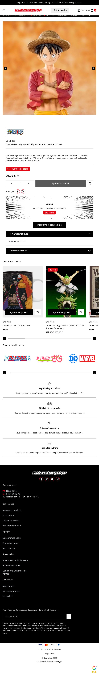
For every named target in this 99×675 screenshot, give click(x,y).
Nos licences (9, 548)
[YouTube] (52, 479)
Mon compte (9, 586)
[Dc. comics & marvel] (81, 358)
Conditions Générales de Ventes (15, 572)
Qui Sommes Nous (12, 537)
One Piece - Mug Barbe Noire (16, 325)
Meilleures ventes (11, 520)
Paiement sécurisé (11, 565)
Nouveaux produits (12, 510)
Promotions (8, 515)
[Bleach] (17, 358)
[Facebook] (41, 479)
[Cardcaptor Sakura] (49, 358)
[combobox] (60, 10)
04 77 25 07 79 (13, 494)
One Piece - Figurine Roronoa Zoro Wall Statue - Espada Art (65, 327)
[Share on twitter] (23, 191)
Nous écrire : (12, 490)
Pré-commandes (11, 525)
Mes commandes (11, 591)
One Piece (10, 140)
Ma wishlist (8, 596)
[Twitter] (47, 479)
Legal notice (49, 654)
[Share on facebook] (18, 191)
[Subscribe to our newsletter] (69, 616)
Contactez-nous (10, 543)
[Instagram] (58, 479)
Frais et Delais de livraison (15, 560)
